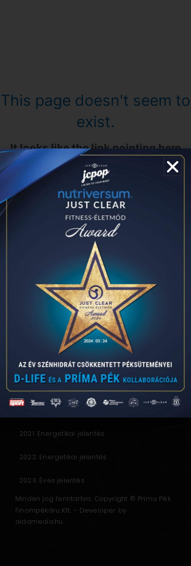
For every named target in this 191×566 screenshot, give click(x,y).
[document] (95, 283)
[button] (173, 167)
